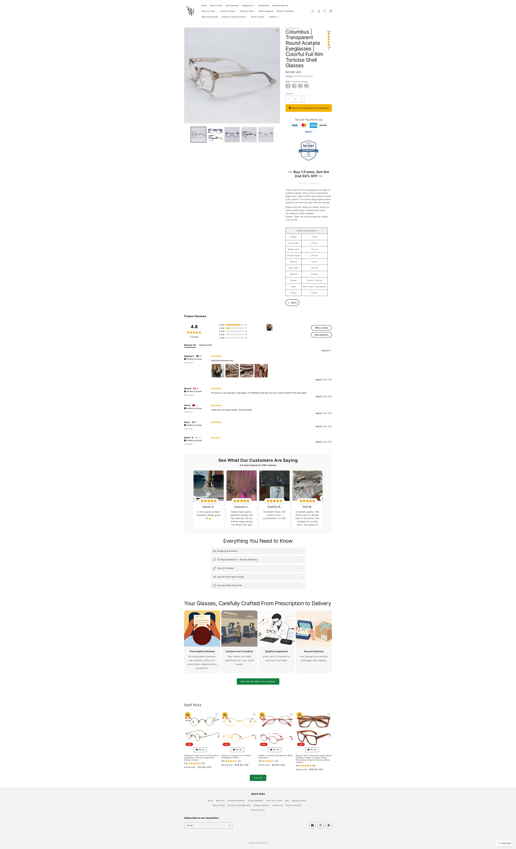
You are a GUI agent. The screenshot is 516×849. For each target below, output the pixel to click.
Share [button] (294, 302)
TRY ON (201, 750)
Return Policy (218, 805)
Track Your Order (274, 800)
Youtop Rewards (255, 800)
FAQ (287, 800)
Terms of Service (293, 805)
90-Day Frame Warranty (239, 805)
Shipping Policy (299, 800)
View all (258, 778)
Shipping (289, 76)
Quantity (289, 93)
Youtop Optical (261, 843)
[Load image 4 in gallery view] (249, 134)
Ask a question (321, 335)
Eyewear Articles (261, 805)
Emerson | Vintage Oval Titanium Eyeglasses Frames (236, 756)
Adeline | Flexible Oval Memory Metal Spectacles (276, 756)
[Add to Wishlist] (277, 30)
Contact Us (277, 805)
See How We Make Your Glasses (258, 681)
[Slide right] (277, 134)
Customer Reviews (236, 800)
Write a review (321, 328)
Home (210, 800)
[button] (248, 5)
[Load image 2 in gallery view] (215, 134)
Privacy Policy (258, 810)
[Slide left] (187, 134)
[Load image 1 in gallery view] (198, 134)
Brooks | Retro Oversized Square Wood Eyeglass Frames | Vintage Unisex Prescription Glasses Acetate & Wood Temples (313, 758)
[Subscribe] (229, 825)
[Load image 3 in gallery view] (232, 134)
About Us (220, 800)
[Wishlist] (325, 11)
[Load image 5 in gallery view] (266, 134)
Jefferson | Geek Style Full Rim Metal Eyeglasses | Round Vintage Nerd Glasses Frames (201, 757)
